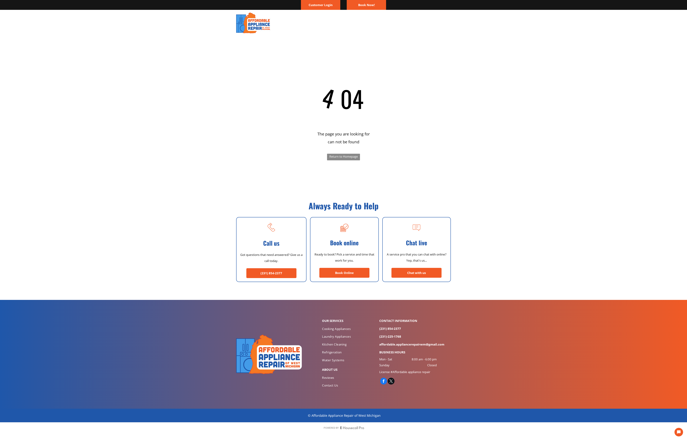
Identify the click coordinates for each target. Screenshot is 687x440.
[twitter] (391, 381)
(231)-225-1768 (390, 336)
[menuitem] (332, 23)
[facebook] (383, 381)
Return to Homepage (343, 157)
